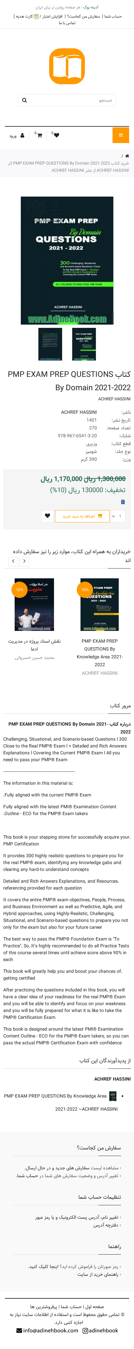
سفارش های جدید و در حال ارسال (57, 1168)
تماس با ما (67, 23)
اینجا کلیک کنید (43, 1267)
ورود (13, 135)
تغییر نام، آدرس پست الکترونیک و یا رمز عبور (76, 1217)
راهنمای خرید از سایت (97, 1274)
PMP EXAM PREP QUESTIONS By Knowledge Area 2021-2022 (100, 653)
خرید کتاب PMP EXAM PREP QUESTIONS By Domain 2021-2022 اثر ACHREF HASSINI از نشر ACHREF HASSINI (68, 167)
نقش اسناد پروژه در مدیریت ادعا (34, 645)
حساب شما (113, 16)
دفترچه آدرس (105, 1225)
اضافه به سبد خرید (79, 516)
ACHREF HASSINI (114, 399)
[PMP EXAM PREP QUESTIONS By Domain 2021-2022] (83, 344)
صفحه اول (94, 1307)
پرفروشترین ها (43, 1307)
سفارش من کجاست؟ (83, 16)
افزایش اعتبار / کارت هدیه (39, 16)
